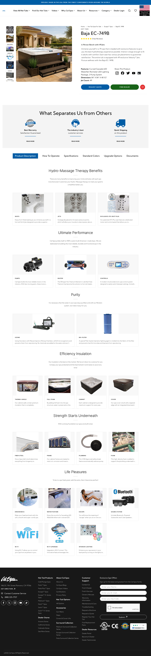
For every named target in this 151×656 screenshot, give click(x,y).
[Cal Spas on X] (9, 602)
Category (106, 10)
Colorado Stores (43, 628)
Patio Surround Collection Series (67, 638)
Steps (58, 615)
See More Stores (44, 631)
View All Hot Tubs (20, 10)
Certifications (61, 592)
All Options (60, 603)
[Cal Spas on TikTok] (26, 602)
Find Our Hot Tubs (40, 10)
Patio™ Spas (42, 585)
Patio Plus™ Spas (44, 588)
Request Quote (95, 87)
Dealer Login (119, 10)
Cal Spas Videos (62, 588)
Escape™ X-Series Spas (44, 596)
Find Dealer (125, 87)
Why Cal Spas (67, 10)
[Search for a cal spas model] (129, 10)
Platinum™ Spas (43, 601)
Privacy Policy (61, 595)
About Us (81, 10)
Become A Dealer (88, 637)
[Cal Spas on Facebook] (3, 602)
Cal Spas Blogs (61, 585)
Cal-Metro (60, 612)
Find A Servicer (87, 591)
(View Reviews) (97, 39)
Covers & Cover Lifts (63, 618)
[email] (139, 73)
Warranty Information (86, 599)
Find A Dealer (87, 588)
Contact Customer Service (15, 593)
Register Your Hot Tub (88, 618)
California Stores (44, 625)
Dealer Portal (86, 633)
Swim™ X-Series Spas (44, 612)
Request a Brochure (89, 610)
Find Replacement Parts (88, 624)
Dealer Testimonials (89, 640)
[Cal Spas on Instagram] (14, 602)
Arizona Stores (43, 621)
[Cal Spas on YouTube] (20, 602)
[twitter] (128, 73)
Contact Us (86, 585)
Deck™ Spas (42, 604)
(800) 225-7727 (11, 597)
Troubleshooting (88, 607)
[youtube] (133, 73)
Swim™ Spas (42, 607)
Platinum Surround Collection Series (66, 628)
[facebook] (122, 73)
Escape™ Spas (108, 26)
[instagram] (117, 73)
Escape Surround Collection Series (66, 634)
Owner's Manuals (88, 595)
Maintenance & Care (89, 604)
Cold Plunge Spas (44, 582)
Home (83, 26)
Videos (54, 10)
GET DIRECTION (7, 589)
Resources (93, 10)
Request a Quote (88, 614)
